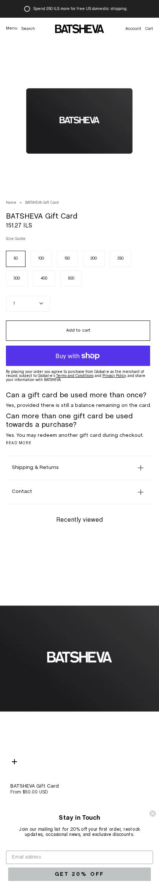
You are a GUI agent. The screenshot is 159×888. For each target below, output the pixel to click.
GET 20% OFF (79, 874)
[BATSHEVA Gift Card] (79, 657)
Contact (22, 491)
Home (11, 203)
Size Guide (16, 239)
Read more (18, 443)
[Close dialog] (152, 813)
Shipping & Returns (35, 467)
